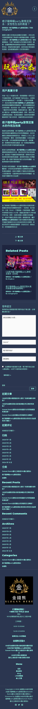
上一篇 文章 (19, 237)
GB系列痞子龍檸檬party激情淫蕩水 (19, 648)
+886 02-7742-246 (19, 611)
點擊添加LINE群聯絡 (19, 636)
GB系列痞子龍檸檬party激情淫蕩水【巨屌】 (18, 273)
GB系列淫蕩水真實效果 (19, 655)
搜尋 (3, 385)
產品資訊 (19, 671)
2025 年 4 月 (6, 449)
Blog (19, 673)
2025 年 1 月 (6, 459)
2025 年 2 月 (6, 456)
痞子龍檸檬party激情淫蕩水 (18, 28)
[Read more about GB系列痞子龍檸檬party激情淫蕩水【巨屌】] (19, 262)
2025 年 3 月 (6, 453)
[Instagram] (22, 705)
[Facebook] (16, 705)
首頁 (19, 669)
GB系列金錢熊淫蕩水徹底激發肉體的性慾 (19, 645)
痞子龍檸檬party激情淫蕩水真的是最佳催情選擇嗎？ (18, 287)
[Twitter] (19, 705)
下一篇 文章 (19, 241)
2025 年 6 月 (6, 443)
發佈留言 (5, 28)
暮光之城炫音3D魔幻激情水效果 (19, 657)
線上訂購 (19, 678)
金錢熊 (4, 478)
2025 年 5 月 (6, 446)
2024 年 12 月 (7, 462)
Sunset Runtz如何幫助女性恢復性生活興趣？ (17, 415)
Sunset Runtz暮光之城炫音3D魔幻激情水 (16, 471)
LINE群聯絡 (19, 676)
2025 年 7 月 (6, 440)
